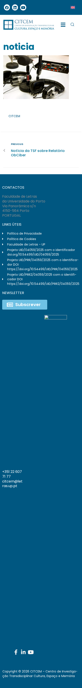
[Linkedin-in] (23, 652)
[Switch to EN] (72, 7)
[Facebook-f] (16, 652)
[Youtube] (23, 7)
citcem (14, 116)
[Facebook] (7, 7)
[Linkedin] (15, 7)
